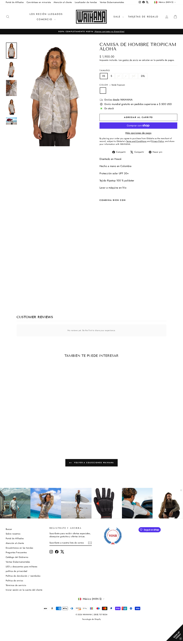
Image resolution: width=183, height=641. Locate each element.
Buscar (9, 529)
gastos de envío (130, 60)
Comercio (45, 19)
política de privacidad (16, 571)
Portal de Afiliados (15, 2)
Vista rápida (26, 422)
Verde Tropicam (103, 90)
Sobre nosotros (13, 533)
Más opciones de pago (138, 133)
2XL (143, 76)
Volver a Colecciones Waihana (93, 462)
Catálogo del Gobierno (17, 557)
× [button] (180, 638)
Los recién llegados (46, 14)
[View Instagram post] (45, 503)
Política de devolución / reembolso (23, 575)
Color (112, 85)
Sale (118, 16)
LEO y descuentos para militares (21, 566)
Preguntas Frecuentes (16, 552)
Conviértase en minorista (39, 2)
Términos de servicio (16, 585)
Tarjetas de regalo (143, 16)
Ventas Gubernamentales (112, 2)
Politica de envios (14, 580)
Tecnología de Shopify (91, 619)
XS (103, 76)
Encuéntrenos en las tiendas (19, 547)
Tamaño (105, 70)
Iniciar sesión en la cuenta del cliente (24, 589)
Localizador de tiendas (86, 2)
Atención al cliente (63, 2)
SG (133, 76)
